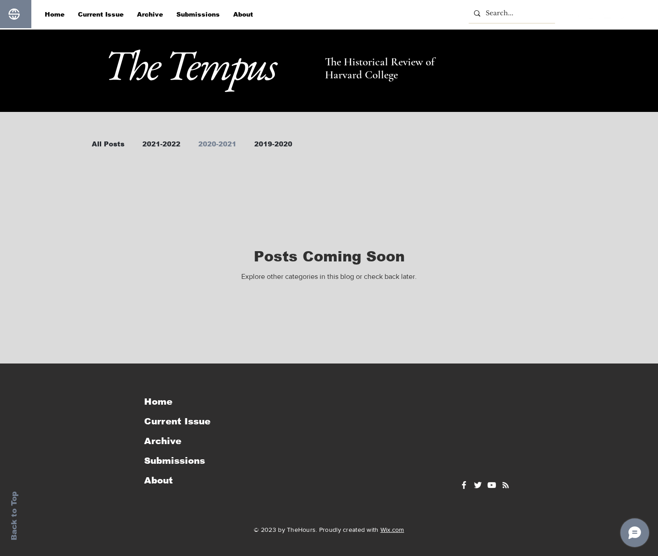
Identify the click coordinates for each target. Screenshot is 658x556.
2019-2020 (273, 144)
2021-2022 (161, 144)
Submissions (174, 461)
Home (158, 401)
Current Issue (177, 421)
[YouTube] (607, 14)
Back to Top (14, 516)
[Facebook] (577, 14)
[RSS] (623, 14)
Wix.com (392, 529)
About (158, 480)
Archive (162, 441)
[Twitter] (592, 14)
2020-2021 (217, 144)
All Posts (108, 144)
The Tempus (190, 64)
